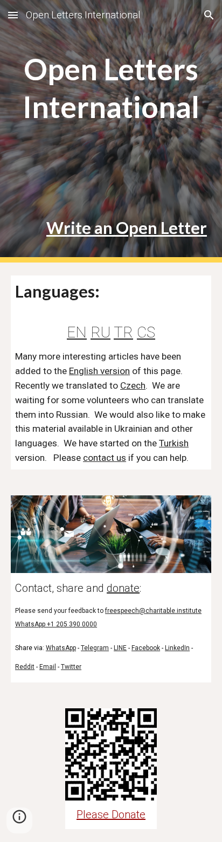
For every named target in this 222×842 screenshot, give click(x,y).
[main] (111, 73)
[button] (13, 15)
